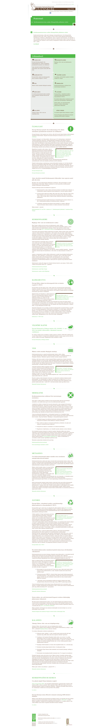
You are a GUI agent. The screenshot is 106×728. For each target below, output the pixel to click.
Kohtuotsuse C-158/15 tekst (37, 316)
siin (54, 721)
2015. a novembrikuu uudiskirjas (47, 605)
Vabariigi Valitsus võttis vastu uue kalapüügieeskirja (39, 113)
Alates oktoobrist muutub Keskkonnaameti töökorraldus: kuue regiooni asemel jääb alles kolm (41, 68)
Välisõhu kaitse (61, 75)
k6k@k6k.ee (71, 11)
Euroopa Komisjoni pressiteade (38, 173)
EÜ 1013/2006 (68, 508)
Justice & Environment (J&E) (38, 683)
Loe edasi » (34, 690)
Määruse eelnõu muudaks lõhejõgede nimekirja (41, 85)
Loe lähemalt (36, 44)
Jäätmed (58, 92)
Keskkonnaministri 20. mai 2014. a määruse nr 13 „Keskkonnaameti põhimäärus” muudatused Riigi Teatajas (52, 210)
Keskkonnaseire (61, 60)
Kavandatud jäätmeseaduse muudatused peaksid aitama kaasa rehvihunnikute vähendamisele (64, 99)
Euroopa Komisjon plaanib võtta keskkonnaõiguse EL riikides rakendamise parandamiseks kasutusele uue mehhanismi (40, 63)
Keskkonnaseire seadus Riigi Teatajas (39, 269)
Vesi (35, 83)
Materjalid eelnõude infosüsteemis (39, 491)
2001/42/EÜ (64, 700)
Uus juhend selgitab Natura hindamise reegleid (63, 112)
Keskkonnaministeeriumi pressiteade (39, 266)
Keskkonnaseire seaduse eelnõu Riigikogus (40, 271)
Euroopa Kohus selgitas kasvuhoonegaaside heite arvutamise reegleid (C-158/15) (41, 77)
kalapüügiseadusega (44, 628)
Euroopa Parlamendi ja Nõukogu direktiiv (40, 339)
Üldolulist (37, 60)
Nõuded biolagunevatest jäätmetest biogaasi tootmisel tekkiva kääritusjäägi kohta (48, 611)
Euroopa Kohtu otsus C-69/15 (38, 544)
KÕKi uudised (60, 110)
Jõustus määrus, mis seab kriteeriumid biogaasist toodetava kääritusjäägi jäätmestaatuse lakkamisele (62, 104)
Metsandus (37, 92)
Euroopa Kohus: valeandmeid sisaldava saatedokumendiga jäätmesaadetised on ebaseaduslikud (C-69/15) (62, 95)
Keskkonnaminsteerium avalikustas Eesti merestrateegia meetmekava (62, 86)
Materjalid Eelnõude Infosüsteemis (39, 384)
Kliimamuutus (38, 75)
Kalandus (37, 110)
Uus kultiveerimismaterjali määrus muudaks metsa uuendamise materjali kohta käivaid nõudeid (41, 95)
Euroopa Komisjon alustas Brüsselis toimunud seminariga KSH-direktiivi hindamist (63, 115)
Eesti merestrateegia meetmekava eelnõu (40, 444)
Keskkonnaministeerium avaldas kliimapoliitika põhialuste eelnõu (51, 22)
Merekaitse (59, 83)
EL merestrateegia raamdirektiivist (50, 436)
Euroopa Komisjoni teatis (37, 170)
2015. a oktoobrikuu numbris (48, 229)
